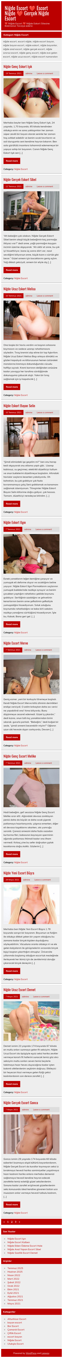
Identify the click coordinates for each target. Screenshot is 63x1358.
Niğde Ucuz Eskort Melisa (19, 288)
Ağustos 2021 (15, 1296)
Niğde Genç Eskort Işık (18, 66)
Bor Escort (13, 1326)
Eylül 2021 (13, 1292)
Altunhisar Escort (16, 1318)
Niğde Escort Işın (16, 1238)
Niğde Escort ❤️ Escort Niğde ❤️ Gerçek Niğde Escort (27, 13)
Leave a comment (45, 73)
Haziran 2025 (15, 1271)
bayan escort (14, 1322)
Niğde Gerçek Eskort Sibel (20, 179)
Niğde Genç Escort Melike (20, 756)
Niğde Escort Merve (16, 643)
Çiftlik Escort (14, 1333)
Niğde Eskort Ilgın (15, 522)
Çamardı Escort (15, 1329)
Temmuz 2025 (15, 1268)
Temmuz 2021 (15, 1299)
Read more (12, 160)
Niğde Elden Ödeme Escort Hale (24, 1245)
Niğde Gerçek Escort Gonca (21, 1102)
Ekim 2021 (13, 1289)
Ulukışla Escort (15, 1343)
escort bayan (14, 1336)
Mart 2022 (13, 1278)
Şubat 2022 (14, 1282)
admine (28, 73)
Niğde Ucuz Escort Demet (19, 989)
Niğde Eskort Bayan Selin (19, 405)
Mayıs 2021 (14, 1303)
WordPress (31, 1353)
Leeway (45, 1353)
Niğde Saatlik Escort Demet (22, 1252)
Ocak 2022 (13, 1285)
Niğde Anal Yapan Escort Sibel (24, 1249)
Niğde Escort (21, 169)
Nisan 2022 (13, 1275)
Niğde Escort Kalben (18, 1242)
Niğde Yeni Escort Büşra (19, 872)
